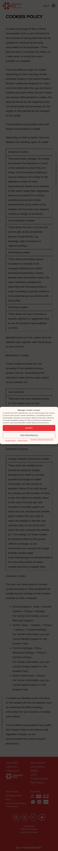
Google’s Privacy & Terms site (41, 440)
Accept (29, 428)
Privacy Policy (23, 440)
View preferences (29, 435)
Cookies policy (10, 440)
